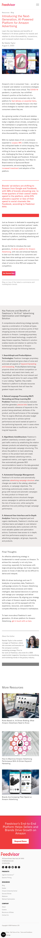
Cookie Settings (6, 935)
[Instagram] (16, 867)
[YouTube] (13, 867)
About (4, 907)
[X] (6, 867)
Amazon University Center (9, 891)
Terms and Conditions (26, 932)
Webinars (5, 896)
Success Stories (6, 893)
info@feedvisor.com (8, 861)
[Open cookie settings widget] (3, 934)
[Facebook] (9, 867)
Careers (4, 909)
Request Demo (20, 841)
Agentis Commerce (8, 875)
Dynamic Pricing (6, 877)
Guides (4, 888)
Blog (3, 885)
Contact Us (5, 915)
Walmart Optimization (8, 899)
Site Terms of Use (15, 932)
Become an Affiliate (8, 912)
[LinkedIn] (3, 867)
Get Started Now (8, 273)
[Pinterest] (19, 867)
